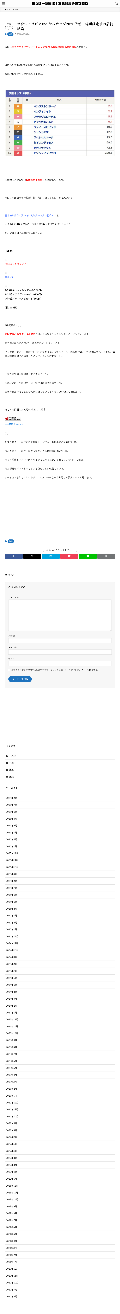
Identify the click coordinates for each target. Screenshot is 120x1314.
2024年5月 (11, 984)
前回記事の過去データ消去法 (20, 334)
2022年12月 (12, 1102)
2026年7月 (11, 804)
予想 (11, 762)
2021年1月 (11, 1261)
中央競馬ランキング (14, 424)
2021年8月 (11, 1213)
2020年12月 (12, 1268)
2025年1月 (11, 929)
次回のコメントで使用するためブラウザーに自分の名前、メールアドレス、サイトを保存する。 (55, 669)
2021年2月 (11, 1255)
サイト (11, 658)
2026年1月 (11, 846)
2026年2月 (11, 839)
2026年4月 (11, 825)
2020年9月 (11, 1289)
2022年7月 (11, 1137)
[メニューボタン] (3, 3)
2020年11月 (12, 1275)
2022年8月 (11, 1130)
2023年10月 (12, 1033)
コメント (13, 597)
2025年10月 (12, 867)
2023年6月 (11, 1061)
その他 (12, 756)
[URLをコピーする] (106, 556)
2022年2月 (11, 1171)
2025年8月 (11, 881)
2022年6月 (11, 1144)
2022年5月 (11, 1151)
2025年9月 (11, 874)
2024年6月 (11, 978)
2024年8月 (11, 964)
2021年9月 (11, 1206)
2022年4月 (11, 1158)
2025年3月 (11, 915)
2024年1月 (11, 1012)
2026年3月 (11, 832)
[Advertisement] (60, 509)
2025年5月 (11, 901)
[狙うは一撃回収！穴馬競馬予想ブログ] (60, 3)
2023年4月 (11, 1074)
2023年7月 (11, 1054)
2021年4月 (11, 1241)
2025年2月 (11, 922)
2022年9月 (11, 1123)
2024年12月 (12, 936)
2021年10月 (12, 1199)
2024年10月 (12, 950)
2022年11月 (12, 1109)
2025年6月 (11, 894)
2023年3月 (11, 1081)
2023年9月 (11, 1040)
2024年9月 (11, 957)
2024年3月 (11, 998)
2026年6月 (11, 811)
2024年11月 (12, 943)
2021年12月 (12, 1185)
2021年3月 (11, 1248)
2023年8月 (11, 1047)
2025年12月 (12, 853)
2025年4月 (11, 908)
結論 (10, 34)
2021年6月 (11, 1227)
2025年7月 (11, 888)
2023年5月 (11, 1068)
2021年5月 (11, 1234)
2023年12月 (12, 1019)
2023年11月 (12, 1026)
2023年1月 (11, 1095)
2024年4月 (11, 991)
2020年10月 (12, 1282)
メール (12, 647)
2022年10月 (12, 1116)
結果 (11, 769)
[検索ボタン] (116, 3)
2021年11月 (12, 1192)
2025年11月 (12, 860)
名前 (11, 635)
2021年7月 (11, 1220)
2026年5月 (11, 818)
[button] (14, 556)
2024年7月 (11, 971)
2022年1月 (11, 1178)
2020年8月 (11, 1296)
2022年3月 (11, 1165)
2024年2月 (11, 1005)
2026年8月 (11, 798)
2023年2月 (11, 1088)
